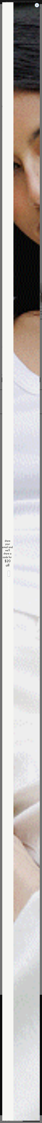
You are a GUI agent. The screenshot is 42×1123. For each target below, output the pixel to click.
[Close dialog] (37, 5)
